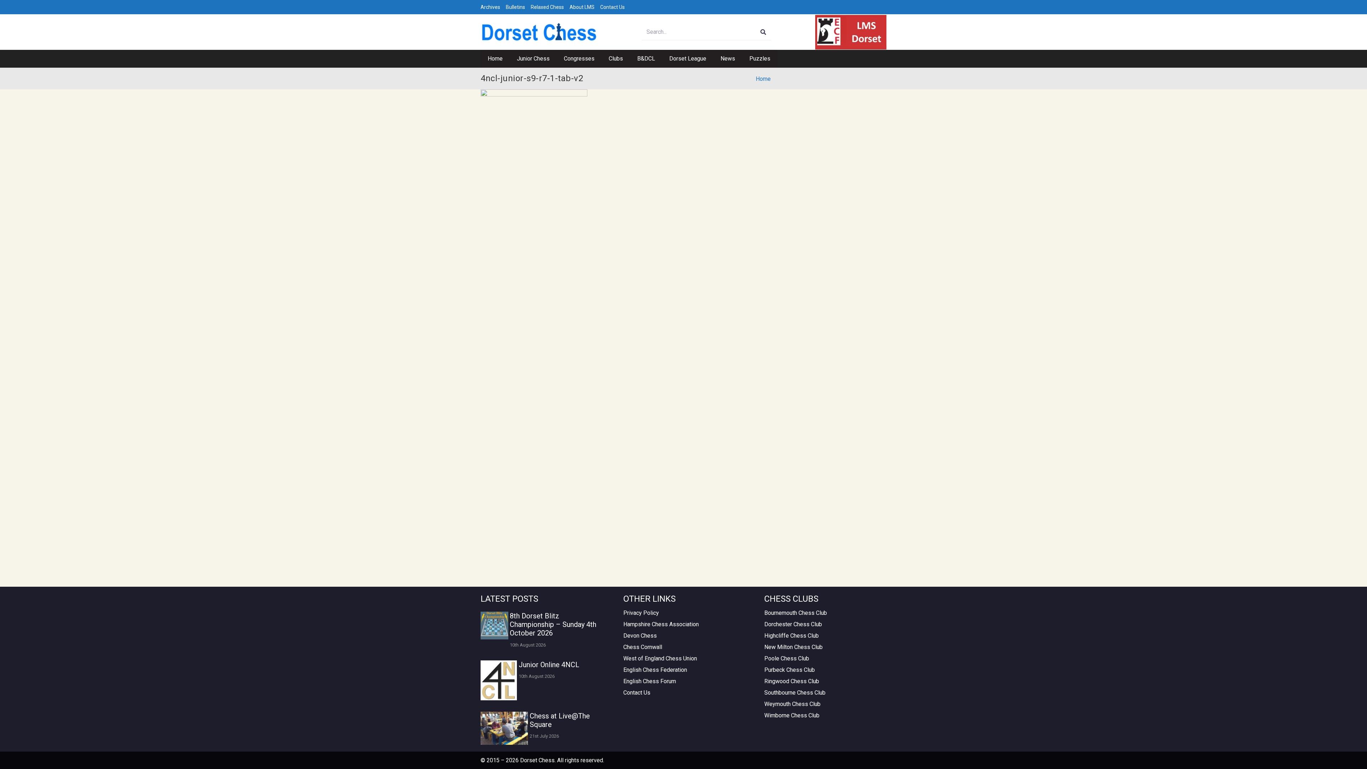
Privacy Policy (641, 613)
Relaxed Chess (547, 7)
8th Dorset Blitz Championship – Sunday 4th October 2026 (553, 624)
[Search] (763, 32)
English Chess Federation (655, 669)
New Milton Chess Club (793, 647)
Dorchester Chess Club (793, 624)
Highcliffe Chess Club (791, 635)
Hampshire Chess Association (661, 624)
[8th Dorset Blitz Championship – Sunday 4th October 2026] (494, 625)
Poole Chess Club (786, 658)
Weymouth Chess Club (792, 704)
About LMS (582, 7)
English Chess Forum (649, 681)
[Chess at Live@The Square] (504, 728)
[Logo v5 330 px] (539, 32)
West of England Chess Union (660, 658)
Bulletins (515, 7)
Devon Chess (640, 635)
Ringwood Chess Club (791, 681)
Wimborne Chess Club (791, 715)
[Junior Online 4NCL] (499, 680)
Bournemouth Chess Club (795, 613)
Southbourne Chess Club (795, 692)
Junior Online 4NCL (549, 664)
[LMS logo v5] (850, 32)
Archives (490, 7)
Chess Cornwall (642, 647)
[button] (553, 59)
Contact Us (612, 7)
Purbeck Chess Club (789, 669)
